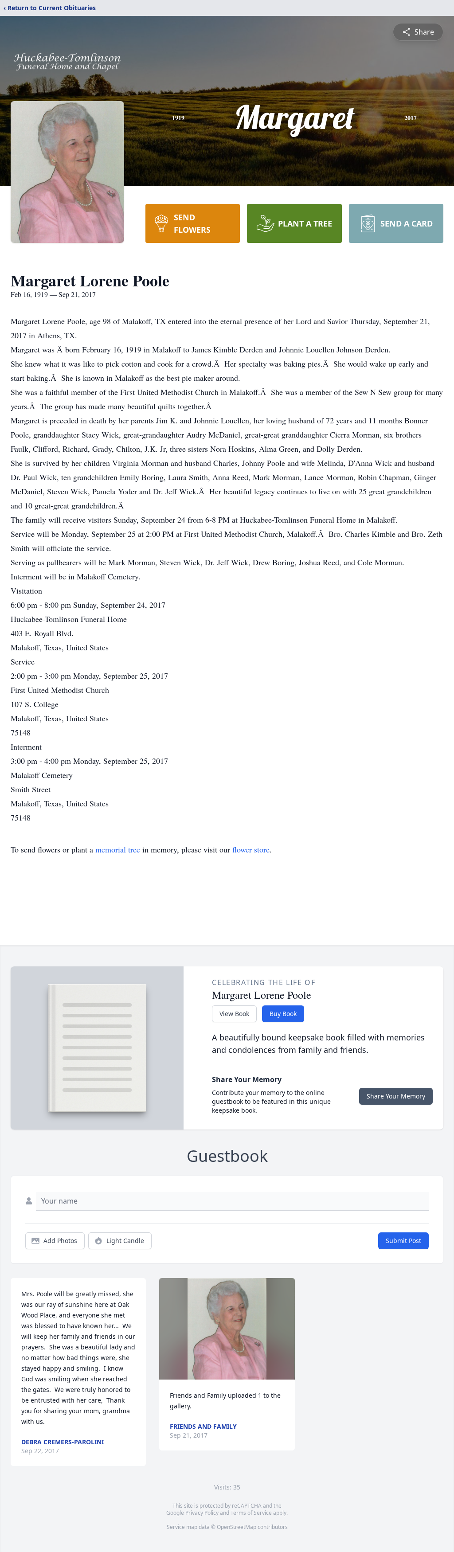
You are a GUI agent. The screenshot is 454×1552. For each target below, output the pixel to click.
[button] (227, 1329)
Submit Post (403, 1240)
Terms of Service (251, 1513)
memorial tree (117, 849)
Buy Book (283, 1013)
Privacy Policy (202, 1513)
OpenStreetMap (236, 1527)
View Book (234, 1013)
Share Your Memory (396, 1096)
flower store (251, 849)
